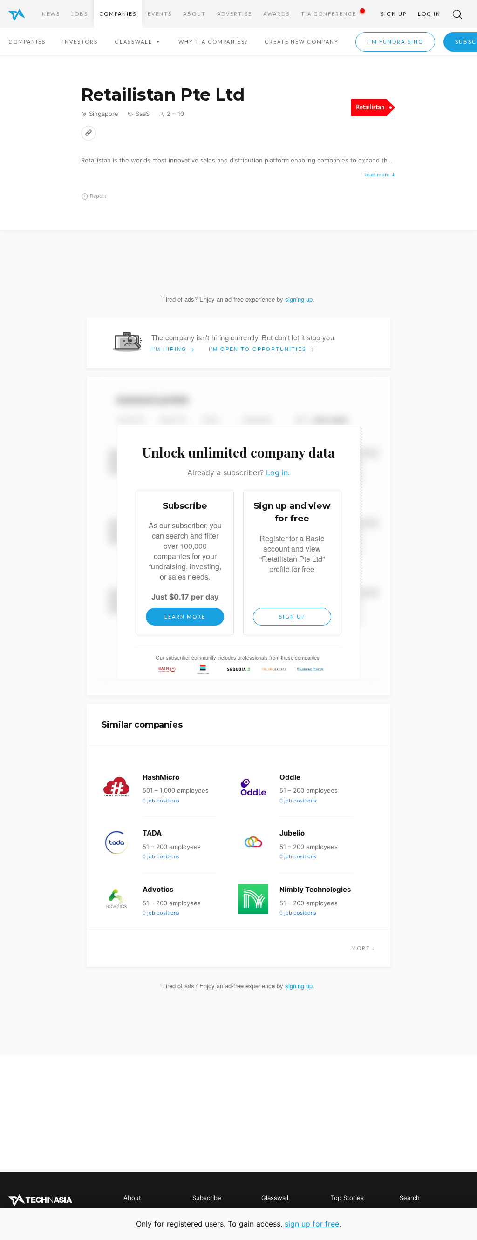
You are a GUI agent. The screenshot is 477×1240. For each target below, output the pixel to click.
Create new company (302, 42)
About (194, 14)
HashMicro (161, 777)
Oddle (289, 777)
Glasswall (274, 1197)
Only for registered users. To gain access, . (238, 1223)
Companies (117, 14)
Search (410, 1197)
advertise (234, 14)
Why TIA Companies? (213, 42)
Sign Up (394, 14)
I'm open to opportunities (259, 348)
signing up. (299, 299)
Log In (429, 14)
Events (160, 14)
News (51, 14)
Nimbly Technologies (315, 889)
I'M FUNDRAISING (395, 42)
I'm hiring (170, 348)
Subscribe (206, 1197)
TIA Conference (328, 14)
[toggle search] (457, 14)
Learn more (184, 616)
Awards (276, 14)
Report (98, 196)
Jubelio (292, 833)
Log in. (278, 472)
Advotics (158, 889)
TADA (152, 833)
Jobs (79, 14)
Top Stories (347, 1197)
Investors (80, 42)
